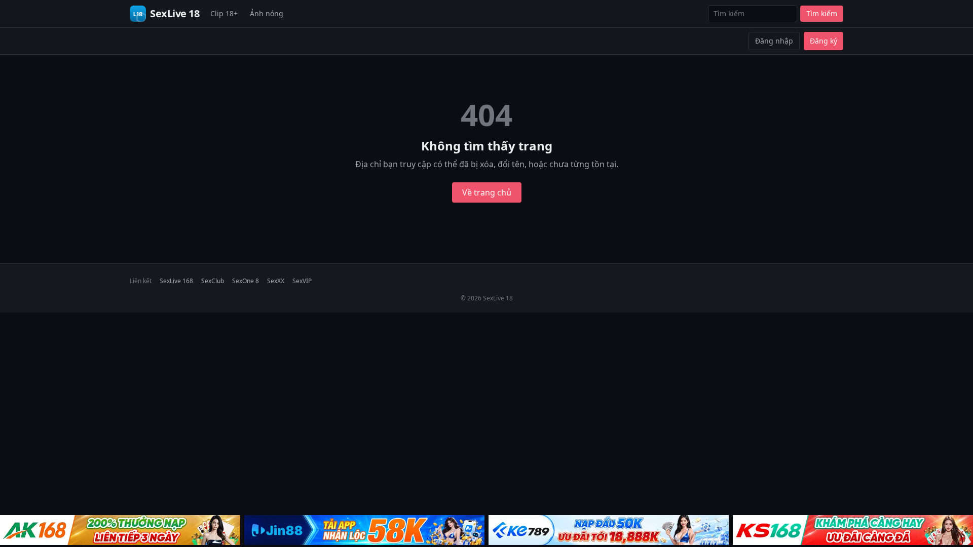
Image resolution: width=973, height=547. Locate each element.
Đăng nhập (774, 41)
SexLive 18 (174, 13)
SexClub (212, 281)
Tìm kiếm (821, 13)
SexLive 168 (176, 281)
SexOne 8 (245, 281)
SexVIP (302, 281)
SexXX (275, 281)
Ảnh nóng (266, 13)
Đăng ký (823, 41)
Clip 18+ (224, 13)
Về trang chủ (486, 192)
